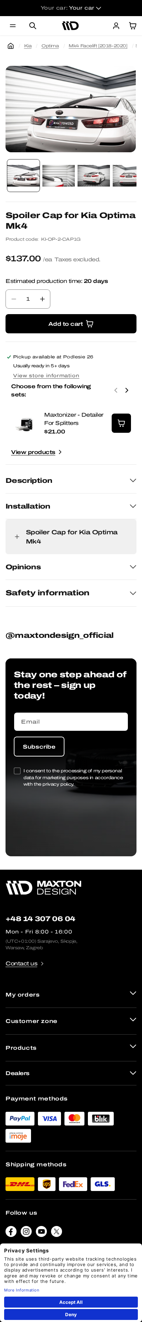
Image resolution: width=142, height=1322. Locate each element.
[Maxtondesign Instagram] (26, 1233)
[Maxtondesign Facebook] (11, 1233)
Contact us (21, 963)
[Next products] (127, 390)
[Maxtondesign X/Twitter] (56, 1233)
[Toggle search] (33, 26)
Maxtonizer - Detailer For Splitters (73, 419)
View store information (46, 375)
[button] (12, 25)
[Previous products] (116, 390)
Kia (28, 46)
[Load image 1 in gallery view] (23, 175)
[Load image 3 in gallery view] (94, 175)
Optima (50, 46)
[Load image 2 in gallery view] (58, 175)
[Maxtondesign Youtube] (41, 1233)
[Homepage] (11, 46)
